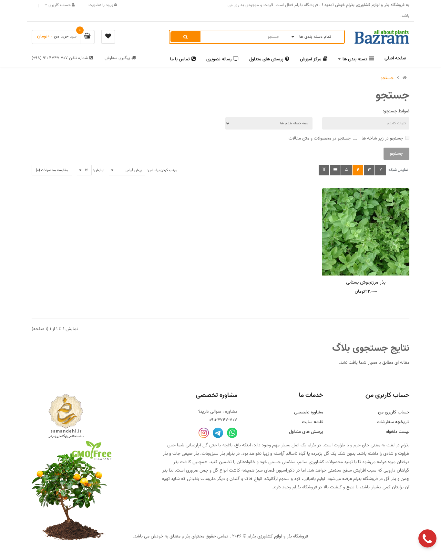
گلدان (235, 479)
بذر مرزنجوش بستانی (365, 282)
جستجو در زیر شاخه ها (382, 138)
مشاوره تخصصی (308, 412)
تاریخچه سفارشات (393, 422)
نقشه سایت (312, 422)
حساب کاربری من (393, 412)
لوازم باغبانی (314, 479)
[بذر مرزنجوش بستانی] (365, 232)
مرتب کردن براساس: (162, 170)
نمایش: (98, 170)
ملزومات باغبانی (201, 479)
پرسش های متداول (306, 431)
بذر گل (390, 479)
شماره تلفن (60, 58)
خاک (248, 479)
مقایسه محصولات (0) (52, 170)
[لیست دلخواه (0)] (108, 37)
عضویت (94, 5)
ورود (109, 5)
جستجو (387, 78)
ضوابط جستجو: (396, 111)
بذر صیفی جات (185, 453)
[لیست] (335, 170)
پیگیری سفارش (117, 58)
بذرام (405, 445)
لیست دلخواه (397, 431)
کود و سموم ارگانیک (283, 479)
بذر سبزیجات (213, 453)
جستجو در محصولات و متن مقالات (320, 138)
